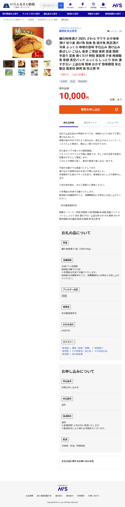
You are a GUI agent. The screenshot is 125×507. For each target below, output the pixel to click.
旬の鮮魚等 (77, 354)
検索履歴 (93, 7)
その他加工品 (101, 351)
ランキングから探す (31, 14)
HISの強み (70, 7)
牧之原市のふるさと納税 (48, 20)
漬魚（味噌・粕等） (81, 348)
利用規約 (80, 496)
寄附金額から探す (113, 14)
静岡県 (31, 20)
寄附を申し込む (90, 109)
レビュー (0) (116, 31)
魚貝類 (65, 348)
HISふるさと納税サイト (15, 20)
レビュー (112, 122)
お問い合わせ (93, 496)
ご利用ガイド (82, 7)
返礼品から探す (50, 14)
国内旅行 (69, 496)
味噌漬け (99, 348)
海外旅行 (58, 496)
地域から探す (73, 14)
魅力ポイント (90, 122)
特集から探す (94, 14)
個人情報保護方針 (44, 496)
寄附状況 (103, 7)
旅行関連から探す (10, 14)
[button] (49, 42)
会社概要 (29, 496)
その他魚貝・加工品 (81, 351)
